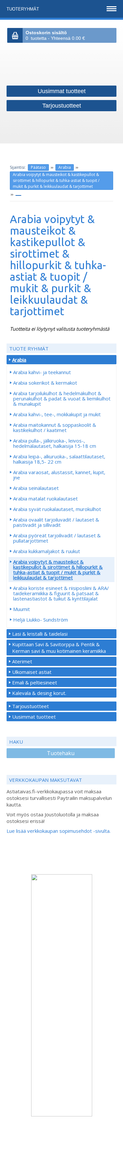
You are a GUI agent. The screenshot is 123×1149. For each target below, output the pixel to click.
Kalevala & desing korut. (39, 693)
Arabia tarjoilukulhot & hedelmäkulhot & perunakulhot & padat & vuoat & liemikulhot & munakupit (62, 398)
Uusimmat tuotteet (34, 716)
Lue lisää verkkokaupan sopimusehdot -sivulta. (59, 831)
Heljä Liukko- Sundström (40, 619)
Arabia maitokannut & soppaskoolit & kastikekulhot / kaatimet (54, 427)
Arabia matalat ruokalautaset (45, 498)
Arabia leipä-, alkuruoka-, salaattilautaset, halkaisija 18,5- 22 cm (59, 459)
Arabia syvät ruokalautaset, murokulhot (57, 509)
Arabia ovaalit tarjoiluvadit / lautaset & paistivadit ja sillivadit (56, 522)
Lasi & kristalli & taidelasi (40, 633)
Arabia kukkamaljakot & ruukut (46, 551)
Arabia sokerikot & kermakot (45, 382)
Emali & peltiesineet (34, 682)
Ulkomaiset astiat (31, 672)
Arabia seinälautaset (36, 488)
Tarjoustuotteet (30, 706)
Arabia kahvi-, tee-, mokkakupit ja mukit (57, 414)
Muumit (21, 609)
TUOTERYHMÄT (23, 9)
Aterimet (22, 661)
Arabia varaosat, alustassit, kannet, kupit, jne (59, 475)
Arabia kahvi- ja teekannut (42, 372)
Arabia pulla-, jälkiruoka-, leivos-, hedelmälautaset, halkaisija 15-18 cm (54, 443)
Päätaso (38, 167)
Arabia (64, 167)
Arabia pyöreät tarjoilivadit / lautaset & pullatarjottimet (57, 538)
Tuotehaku (60, 753)
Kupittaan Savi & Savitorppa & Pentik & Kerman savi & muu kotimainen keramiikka (59, 647)
